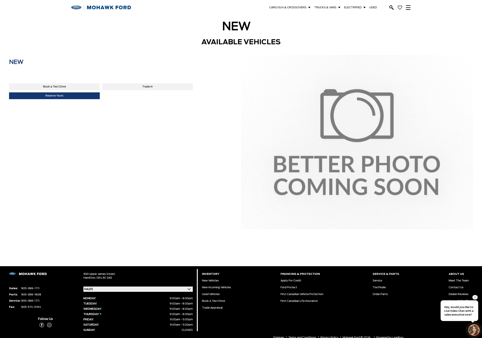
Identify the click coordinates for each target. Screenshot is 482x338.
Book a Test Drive (54, 86)
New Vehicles (210, 280)
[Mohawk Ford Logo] (101, 7)
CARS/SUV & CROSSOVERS (288, 7)
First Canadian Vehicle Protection (302, 294)
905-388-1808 (31, 294)
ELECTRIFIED (353, 7)
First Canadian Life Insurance (299, 301)
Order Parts (380, 294)
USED (373, 7)
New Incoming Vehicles (216, 287)
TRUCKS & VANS (325, 7)
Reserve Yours (54, 95)
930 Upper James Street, (99, 274)
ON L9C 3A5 (104, 278)
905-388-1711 (30, 288)
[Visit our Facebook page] (42, 325)
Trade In (147, 86)
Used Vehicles (211, 294)
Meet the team (459, 280)
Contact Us (456, 287)
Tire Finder (379, 287)
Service (377, 280)
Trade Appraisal (212, 308)
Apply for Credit (291, 280)
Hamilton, (89, 278)
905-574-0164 (31, 307)
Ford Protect (289, 287)
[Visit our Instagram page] (48, 325)
